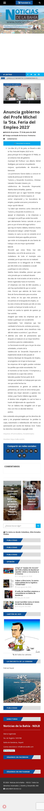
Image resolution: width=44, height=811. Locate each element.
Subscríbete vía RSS (11, 789)
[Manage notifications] (4, 806)
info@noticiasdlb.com (26, 747)
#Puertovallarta (16, 434)
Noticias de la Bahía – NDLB (20, 782)
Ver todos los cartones (22, 655)
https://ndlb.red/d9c (17, 439)
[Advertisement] (22, 53)
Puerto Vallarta (12, 84)
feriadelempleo (28, 434)
